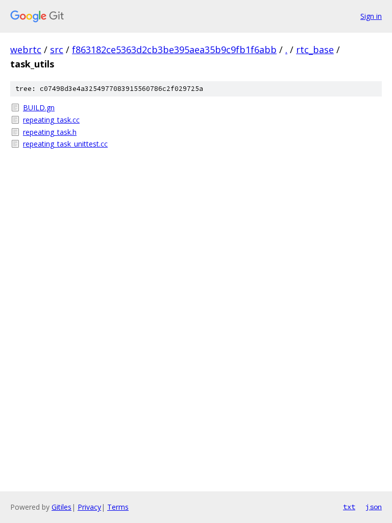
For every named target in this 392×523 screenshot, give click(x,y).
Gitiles (61, 507)
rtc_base (315, 49)
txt (349, 506)
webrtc (25, 49)
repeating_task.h (50, 132)
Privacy (89, 507)
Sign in (371, 16)
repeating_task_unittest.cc (65, 144)
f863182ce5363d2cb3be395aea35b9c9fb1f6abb (174, 49)
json (373, 506)
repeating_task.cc (51, 120)
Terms (118, 507)
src (56, 49)
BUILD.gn (39, 107)
